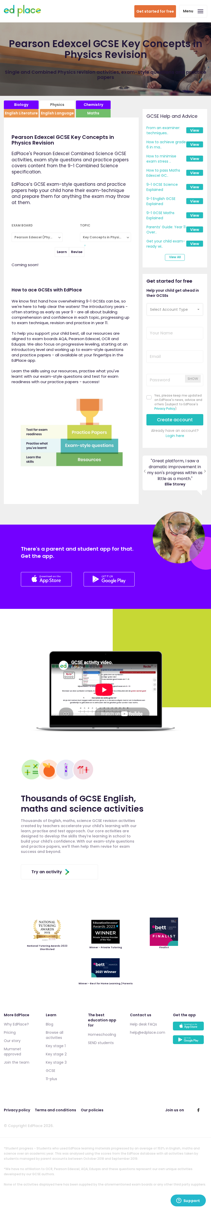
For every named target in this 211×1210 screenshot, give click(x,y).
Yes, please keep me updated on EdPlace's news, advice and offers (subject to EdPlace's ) (178, 402)
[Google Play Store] (109, 585)
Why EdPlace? (16, 1024)
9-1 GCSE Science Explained (162, 187)
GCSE (50, 1070)
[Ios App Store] (47, 585)
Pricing (10, 1032)
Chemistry (93, 104)
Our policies (92, 1110)
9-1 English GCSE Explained (160, 201)
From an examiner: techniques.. (163, 130)
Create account (175, 420)
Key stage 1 (56, 1045)
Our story (12, 1040)
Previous (144, 473)
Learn (62, 251)
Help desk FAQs (143, 1024)
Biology (21, 104)
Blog (49, 1024)
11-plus (51, 1078)
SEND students (101, 1042)
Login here (175, 435)
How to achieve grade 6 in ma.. (166, 144)
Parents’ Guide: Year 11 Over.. (166, 229)
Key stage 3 (56, 1062)
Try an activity (46, 872)
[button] (175, 309)
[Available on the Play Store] (190, 1042)
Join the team (16, 1062)
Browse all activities (54, 1035)
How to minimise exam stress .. (161, 159)
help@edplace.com (147, 1032)
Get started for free (155, 11)
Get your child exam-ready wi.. (165, 244)
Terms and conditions (55, 1110)
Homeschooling (102, 1034)
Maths (93, 113)
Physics (57, 104)
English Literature (21, 113)
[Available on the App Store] (190, 1028)
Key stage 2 (56, 1054)
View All (175, 257)
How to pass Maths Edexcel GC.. (163, 173)
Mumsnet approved (12, 1051)
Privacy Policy (164, 408)
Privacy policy (17, 1110)
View (194, 130)
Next (205, 473)
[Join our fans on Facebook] (198, 1110)
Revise (76, 251)
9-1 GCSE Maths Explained (160, 215)
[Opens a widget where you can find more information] (188, 1201)
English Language (57, 113)
